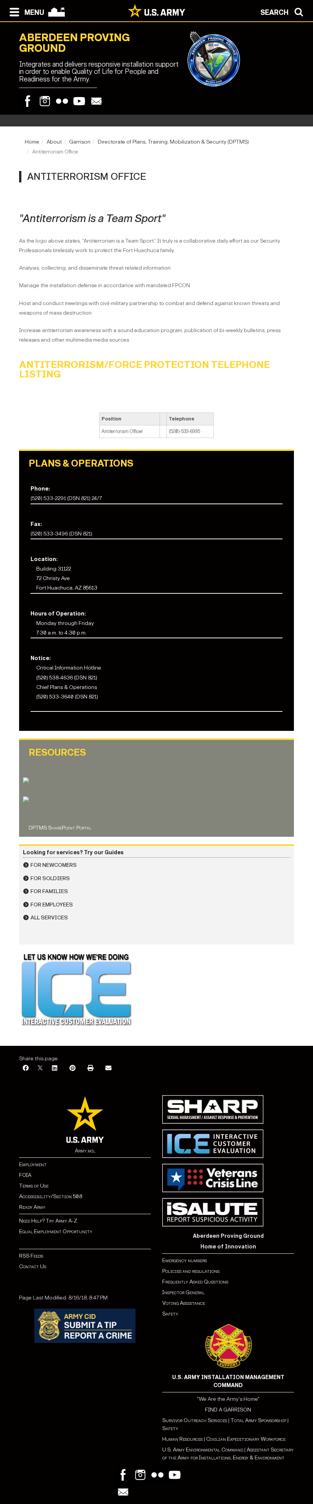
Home (32, 142)
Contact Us (32, 1266)
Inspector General (183, 1292)
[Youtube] (79, 101)
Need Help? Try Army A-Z (48, 1221)
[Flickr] (62, 101)
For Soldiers (50, 878)
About (54, 142)
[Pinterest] (72, 1068)
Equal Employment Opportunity (55, 1231)
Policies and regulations (190, 1271)
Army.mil (85, 1151)
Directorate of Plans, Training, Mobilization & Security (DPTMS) (173, 142)
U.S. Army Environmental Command (202, 1449)
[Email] (96, 101)
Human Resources (182, 1439)
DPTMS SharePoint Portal (60, 828)
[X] (40, 1068)
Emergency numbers (184, 1260)
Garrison (79, 142)
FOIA (25, 1175)
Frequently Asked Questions (195, 1282)
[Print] (90, 1068)
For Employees (52, 904)
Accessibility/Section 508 (50, 1196)
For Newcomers (54, 865)
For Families (49, 891)
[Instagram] (44, 101)
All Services (49, 917)
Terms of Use (33, 1186)
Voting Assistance (183, 1303)
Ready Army (32, 1207)
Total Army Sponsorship (258, 1420)
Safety (170, 1314)
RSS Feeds (31, 1256)
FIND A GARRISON (228, 1410)
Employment (33, 1164)
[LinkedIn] (54, 1068)
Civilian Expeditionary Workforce (246, 1439)
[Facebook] (27, 101)
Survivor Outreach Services (194, 1420)
